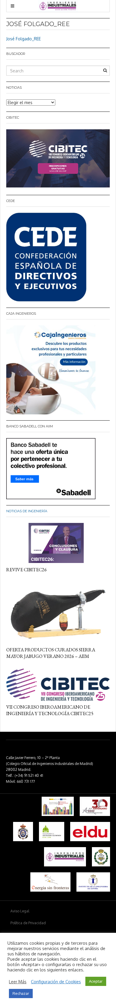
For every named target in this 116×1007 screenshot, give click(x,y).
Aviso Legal (19, 911)
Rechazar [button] (20, 993)
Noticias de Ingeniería (26, 511)
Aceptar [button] (96, 981)
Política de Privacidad (28, 923)
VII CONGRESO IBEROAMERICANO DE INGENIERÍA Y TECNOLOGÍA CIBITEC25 (49, 710)
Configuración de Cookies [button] (56, 981)
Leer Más (17, 981)
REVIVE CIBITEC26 (26, 570)
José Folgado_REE (23, 38)
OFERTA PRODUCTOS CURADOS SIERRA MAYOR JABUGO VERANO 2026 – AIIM (50, 653)
